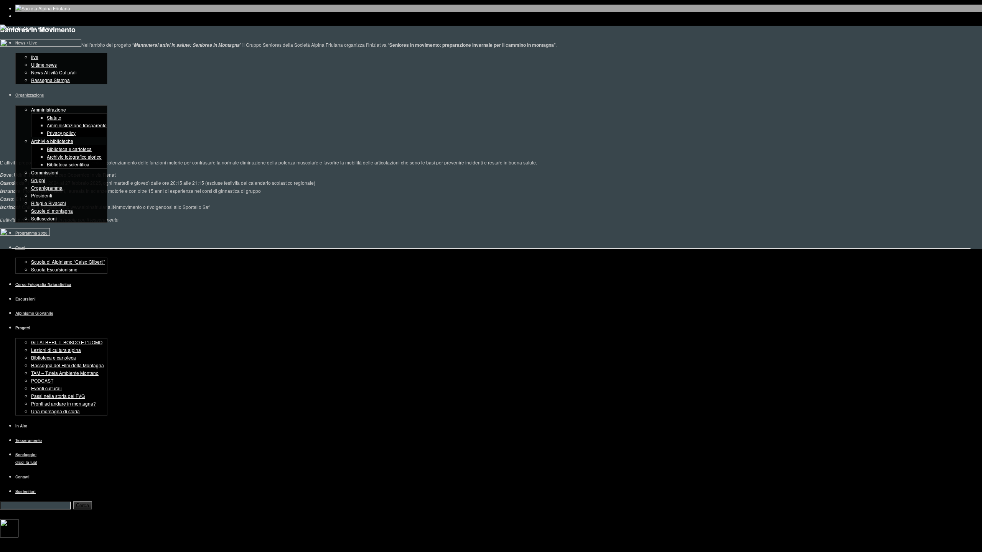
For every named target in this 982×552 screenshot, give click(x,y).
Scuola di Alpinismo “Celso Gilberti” (68, 261)
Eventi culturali (46, 388)
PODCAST (42, 380)
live (34, 57)
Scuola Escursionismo (54, 269)
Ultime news (44, 64)
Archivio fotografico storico (74, 156)
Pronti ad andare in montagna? (63, 403)
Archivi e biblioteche (52, 141)
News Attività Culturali (54, 72)
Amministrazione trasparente (77, 125)
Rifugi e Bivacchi (48, 203)
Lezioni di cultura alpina (56, 350)
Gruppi (38, 180)
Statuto (54, 117)
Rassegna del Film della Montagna (67, 365)
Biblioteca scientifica (68, 164)
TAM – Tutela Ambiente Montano (65, 373)
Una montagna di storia (55, 411)
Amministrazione (48, 109)
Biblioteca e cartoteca (69, 149)
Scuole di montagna (52, 210)
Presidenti (41, 195)
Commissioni (44, 172)
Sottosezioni (44, 218)
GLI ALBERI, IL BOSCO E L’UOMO (66, 342)
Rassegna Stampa (50, 80)
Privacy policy (61, 133)
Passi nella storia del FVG (58, 396)
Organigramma (47, 187)
